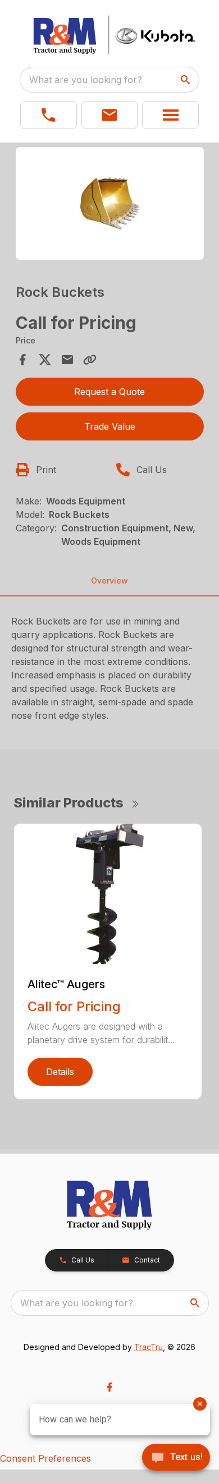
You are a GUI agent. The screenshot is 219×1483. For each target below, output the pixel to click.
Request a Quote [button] (109, 391)
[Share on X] (45, 359)
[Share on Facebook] (22, 359)
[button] (48, 115)
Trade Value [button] (109, 426)
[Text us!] (176, 1458)
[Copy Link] (90, 359)
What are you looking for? (85, 79)
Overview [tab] (109, 580)
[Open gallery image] (110, 203)
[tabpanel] (110, 205)
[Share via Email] (67, 359)
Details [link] (60, 1071)
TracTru (148, 1347)
